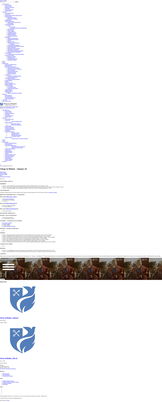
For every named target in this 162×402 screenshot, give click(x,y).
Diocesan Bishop (8, 16)
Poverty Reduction (11, 70)
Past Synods (12, 26)
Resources (5, 94)
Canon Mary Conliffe (52, 192)
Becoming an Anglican (9, 7)
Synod (9, 25)
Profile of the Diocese (9, 21)
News (4, 61)
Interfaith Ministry (8, 80)
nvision (7, 400)
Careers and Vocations (9, 55)
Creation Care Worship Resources (14, 75)
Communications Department (13, 45)
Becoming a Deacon (12, 56)
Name (4, 263)
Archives (9, 40)
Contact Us (5, 99)
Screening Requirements (12, 58)
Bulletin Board (3, 172)
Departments (7, 37)
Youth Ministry (8, 91)
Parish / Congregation (7, 268)
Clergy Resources (8, 96)
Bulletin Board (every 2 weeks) (13, 273)
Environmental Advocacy (13, 77)
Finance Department (12, 47)
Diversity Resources (9, 82)
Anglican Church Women (13, 38)
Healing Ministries (8, 85)
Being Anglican (8, 5)
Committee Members (12, 33)
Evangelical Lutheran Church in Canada (11, 382)
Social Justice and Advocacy (13, 49)
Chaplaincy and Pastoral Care (13, 42)
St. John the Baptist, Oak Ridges (9, 226)
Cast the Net (7, 14)
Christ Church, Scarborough (8, 198)
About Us (4, 12)
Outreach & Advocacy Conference (14, 69)
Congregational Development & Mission (16, 46)
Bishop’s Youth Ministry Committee (15, 93)
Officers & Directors (12, 34)
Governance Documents (12, 36)
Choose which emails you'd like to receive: (11, 270)
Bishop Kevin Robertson (13, 18)
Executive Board (11, 29)
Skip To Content (3, 0)
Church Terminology (9, 9)
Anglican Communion (7, 383)
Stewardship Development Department (15, 50)
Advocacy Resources (12, 73)
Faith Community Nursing (13, 88)
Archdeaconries (8, 20)
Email (4, 265)
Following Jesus (6, 4)
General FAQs (8, 10)
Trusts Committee (11, 31)
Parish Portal (5, 384)
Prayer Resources (8, 65)
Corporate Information (9, 24)
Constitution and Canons (10, 129)
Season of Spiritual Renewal (10, 64)
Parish (7, 106)
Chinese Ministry (8, 89)
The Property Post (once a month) (13, 275)
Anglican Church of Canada (8, 380)
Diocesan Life (5, 63)
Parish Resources (8, 95)
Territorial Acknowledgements (14, 79)
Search (1, 1)
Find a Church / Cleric (9, 107)
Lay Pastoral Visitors (12, 87)
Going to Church (8, 6)
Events (4, 62)
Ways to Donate (8, 53)
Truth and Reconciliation (10, 78)
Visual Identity (10, 23)
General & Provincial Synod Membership (18, 28)
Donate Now (2, 107)
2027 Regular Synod (9, 13)
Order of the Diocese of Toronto (14, 22)
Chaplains (12, 44)
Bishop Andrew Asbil (10, 196)
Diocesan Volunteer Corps (10, 83)
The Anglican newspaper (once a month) (15, 271)
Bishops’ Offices (11, 41)
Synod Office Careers (12, 59)
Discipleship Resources (9, 155)
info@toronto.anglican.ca (11, 368)
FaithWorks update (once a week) (13, 274)
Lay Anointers (10, 86)
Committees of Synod (12, 32)
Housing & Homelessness (13, 71)
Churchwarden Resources (10, 97)
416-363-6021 (3, 368)
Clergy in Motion (3, 165)
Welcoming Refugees (12, 72)
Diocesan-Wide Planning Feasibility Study (13, 15)
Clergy (10, 106)
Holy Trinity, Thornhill (7, 222)
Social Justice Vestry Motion (13, 67)
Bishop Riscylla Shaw (12, 17)
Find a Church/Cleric (9, 98)
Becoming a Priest (11, 57)
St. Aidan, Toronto (6, 224)
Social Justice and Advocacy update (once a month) (17, 277)
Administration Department (13, 39)
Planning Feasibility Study (16, 121)
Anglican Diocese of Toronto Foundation (16, 54)
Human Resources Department (14, 48)
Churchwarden (15, 106)
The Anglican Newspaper (5, 176)
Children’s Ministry (9, 90)
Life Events (7, 8)
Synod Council (11, 30)
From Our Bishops (3, 174)
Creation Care (8, 74)
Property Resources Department (14, 52)
